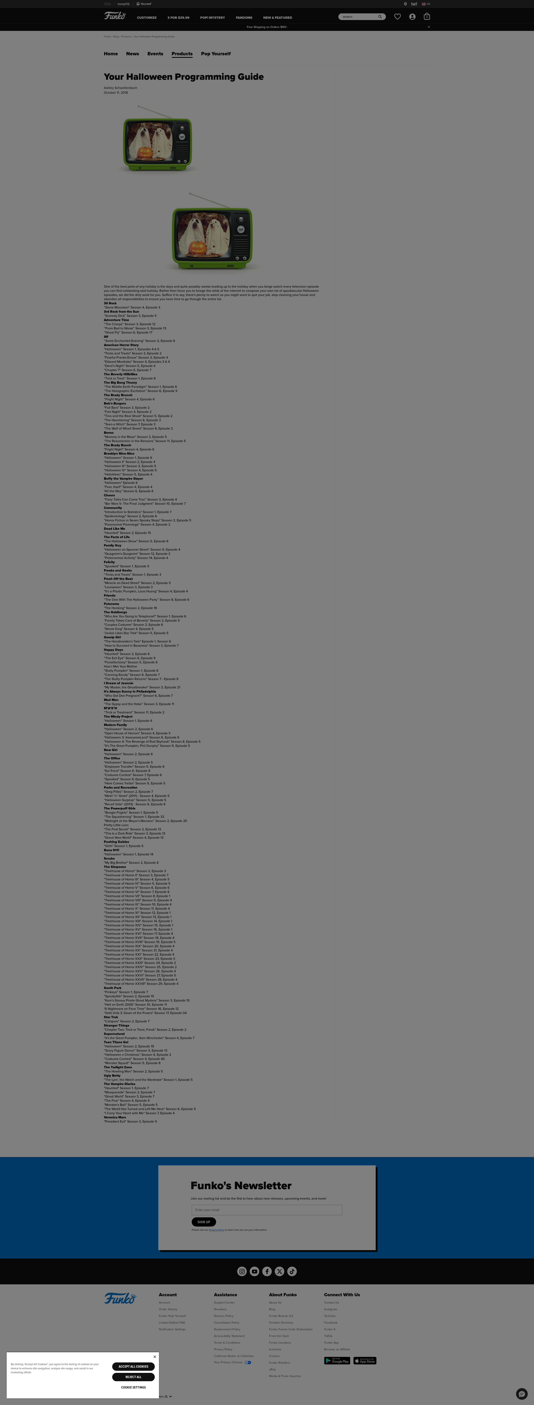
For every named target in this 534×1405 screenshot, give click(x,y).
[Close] (155, 1357)
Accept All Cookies (133, 1367)
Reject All (134, 1377)
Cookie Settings (133, 1387)
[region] (83, 1375)
